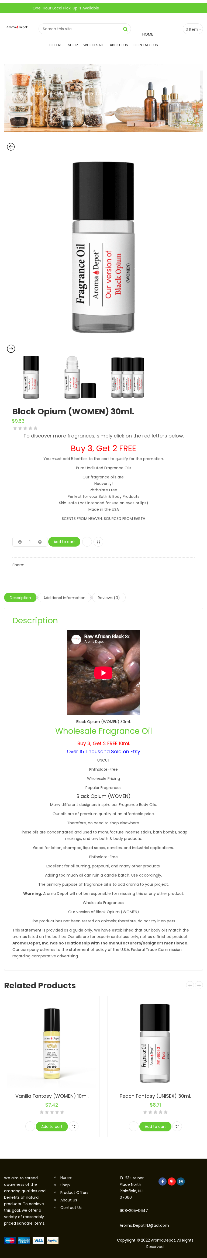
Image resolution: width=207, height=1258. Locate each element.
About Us (119, 45)
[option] (103, 248)
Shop (73, 45)
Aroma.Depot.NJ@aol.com (144, 1225)
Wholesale (93, 45)
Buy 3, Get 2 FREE (103, 448)
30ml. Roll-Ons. (50, 93)
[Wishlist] (87, 542)
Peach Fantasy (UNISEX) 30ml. (155, 1096)
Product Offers (74, 1192)
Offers (56, 45)
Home (147, 34)
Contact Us (145, 45)
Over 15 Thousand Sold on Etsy (103, 751)
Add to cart (64, 541)
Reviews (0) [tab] (109, 597)
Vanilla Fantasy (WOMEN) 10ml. (51, 1096)
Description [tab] (20, 597)
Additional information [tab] (64, 597)
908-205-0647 (134, 1210)
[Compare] (98, 542)
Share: (18, 565)
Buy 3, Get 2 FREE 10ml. (103, 743)
